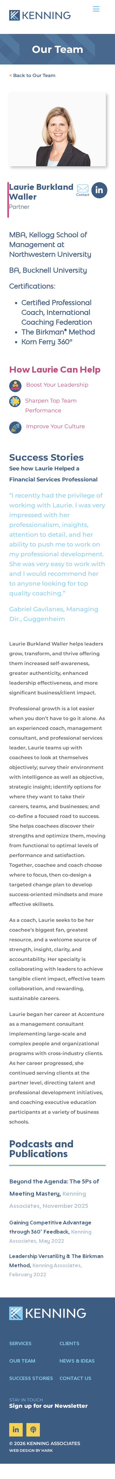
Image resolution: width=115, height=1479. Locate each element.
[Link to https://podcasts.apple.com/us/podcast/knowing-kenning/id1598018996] (33, 1430)
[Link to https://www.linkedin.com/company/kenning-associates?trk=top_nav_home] (16, 1430)
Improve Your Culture (55, 426)
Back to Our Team (34, 75)
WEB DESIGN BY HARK (31, 1450)
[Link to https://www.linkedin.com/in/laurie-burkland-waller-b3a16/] (99, 190)
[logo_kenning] (40, 5)
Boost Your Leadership (57, 384)
